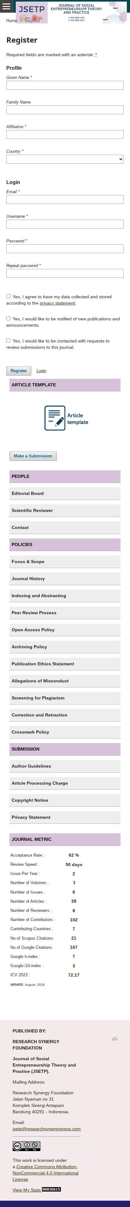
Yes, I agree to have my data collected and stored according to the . (59, 300)
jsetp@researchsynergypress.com (47, 1128)
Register (19, 370)
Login (41, 370)
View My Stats (27, 1189)
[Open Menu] (6, 6)
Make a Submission (33, 456)
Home (11, 20)
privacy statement (57, 303)
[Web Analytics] (51, 1189)
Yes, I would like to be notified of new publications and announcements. (63, 322)
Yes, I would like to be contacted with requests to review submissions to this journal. (58, 344)
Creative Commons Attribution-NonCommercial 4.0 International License (46, 1173)
